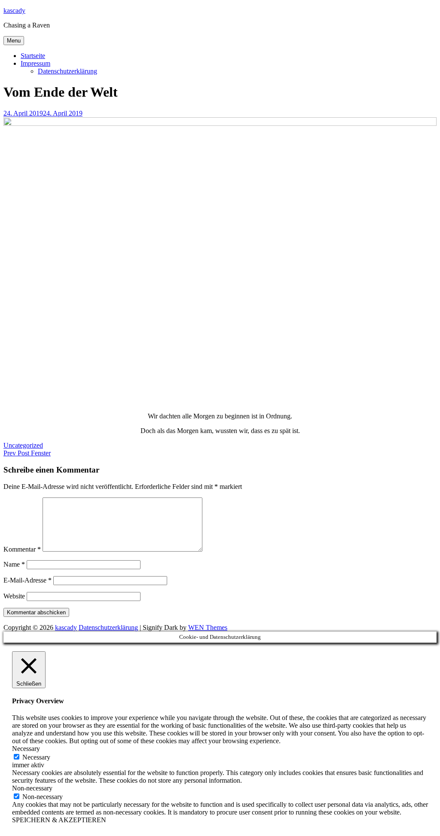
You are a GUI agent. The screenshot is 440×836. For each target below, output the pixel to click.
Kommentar (22, 549)
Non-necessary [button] (32, 788)
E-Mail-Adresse (27, 580)
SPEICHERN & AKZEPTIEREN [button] (59, 820)
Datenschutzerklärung (67, 71)
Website (14, 596)
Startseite (33, 55)
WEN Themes (207, 627)
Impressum (35, 63)
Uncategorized (23, 445)
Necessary (36, 757)
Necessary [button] (26, 748)
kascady (14, 10)
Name (14, 564)
